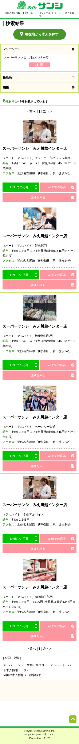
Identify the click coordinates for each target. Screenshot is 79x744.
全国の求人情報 (14, 675)
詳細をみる (38, 197)
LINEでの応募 (19, 187)
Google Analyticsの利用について (39, 734)
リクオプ (46, 738)
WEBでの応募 (57, 187)
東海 (16, 658)
